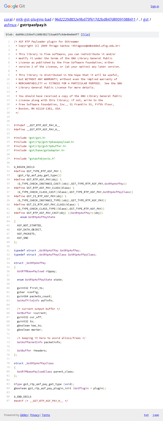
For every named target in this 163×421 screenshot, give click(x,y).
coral (8, 19)
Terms (46, 415)
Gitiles (24, 415)
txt (146, 415)
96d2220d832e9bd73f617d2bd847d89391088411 (95, 19)
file (85, 34)
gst (146, 19)
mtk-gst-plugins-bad (33, 19)
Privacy (34, 415)
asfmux (10, 24)
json (156, 415)
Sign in (155, 6)
